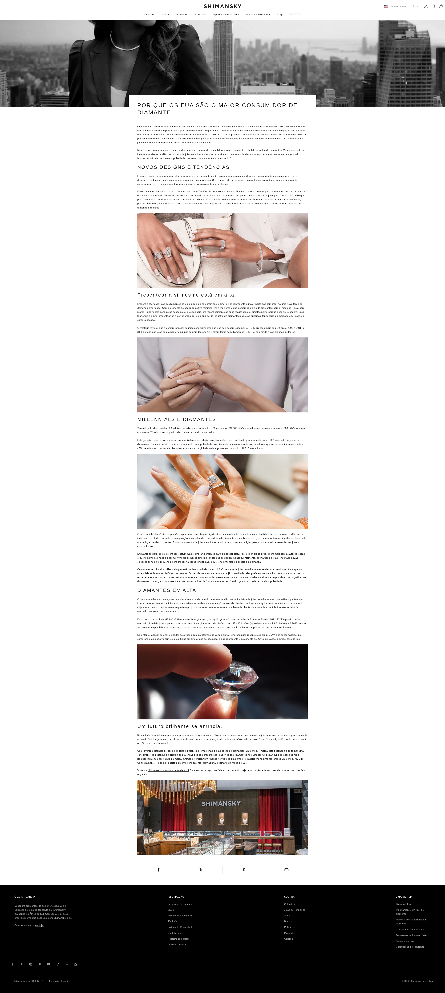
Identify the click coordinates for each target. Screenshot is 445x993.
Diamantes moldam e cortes (412, 935)
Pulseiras (289, 927)
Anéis (287, 915)
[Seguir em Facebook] (12, 964)
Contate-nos (175, 933)
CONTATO (295, 14)
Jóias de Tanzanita (294, 909)
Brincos (288, 921)
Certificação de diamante (410, 929)
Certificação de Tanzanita (410, 946)
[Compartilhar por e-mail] (286, 870)
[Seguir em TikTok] (58, 964)
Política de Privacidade (180, 927)
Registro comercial (178, 938)
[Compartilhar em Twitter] (201, 870)
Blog (279, 14)
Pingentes (289, 933)
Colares (288, 938)
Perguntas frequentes (180, 904)
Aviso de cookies (177, 944)
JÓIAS (165, 14)
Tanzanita (200, 14)
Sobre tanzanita (405, 941)
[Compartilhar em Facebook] (158, 870)
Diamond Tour (404, 904)
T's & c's (172, 921)
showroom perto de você (168, 770)
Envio (171, 909)
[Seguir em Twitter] (21, 964)
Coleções (149, 14)
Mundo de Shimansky (258, 14)
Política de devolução (180, 915)
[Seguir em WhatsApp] (76, 964)
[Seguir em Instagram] (31, 964)
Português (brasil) (58, 981)
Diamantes (182, 14)
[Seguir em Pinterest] (40, 964)
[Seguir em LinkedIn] (67, 964)
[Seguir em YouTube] (49, 964)
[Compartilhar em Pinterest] (244, 870)
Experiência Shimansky (226, 14)
